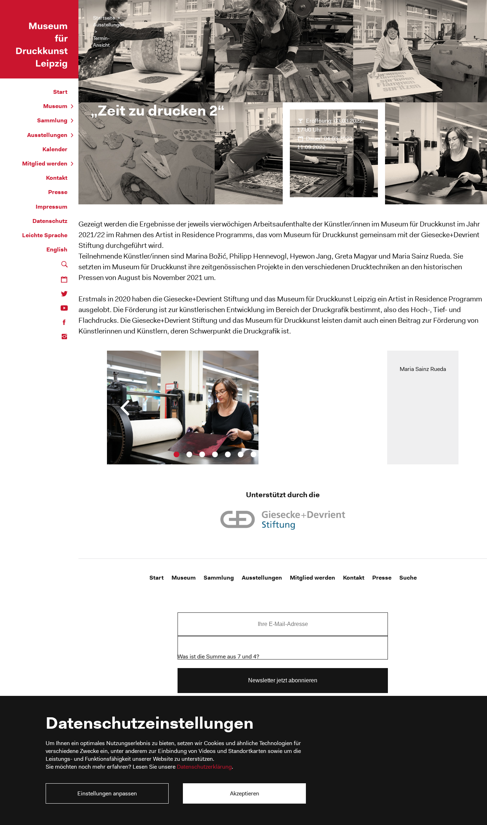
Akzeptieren (244, 793)
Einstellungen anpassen (107, 793)
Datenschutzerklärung (204, 766)
